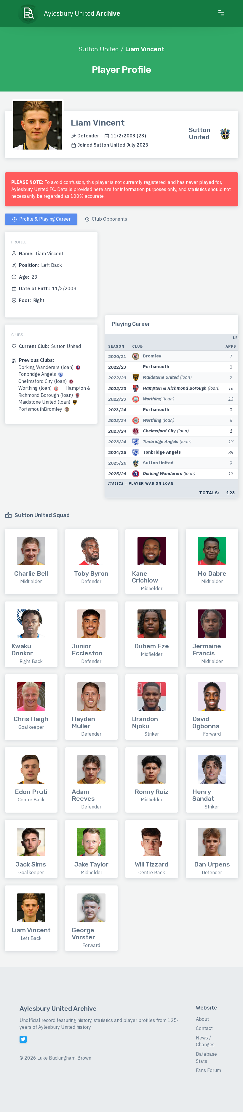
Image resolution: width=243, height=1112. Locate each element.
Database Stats (206, 1057)
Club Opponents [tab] (109, 219)
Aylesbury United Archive (58, 1008)
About (202, 1019)
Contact (204, 1028)
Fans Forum (208, 1070)
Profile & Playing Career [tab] (44, 219)
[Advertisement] (171, 273)
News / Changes (205, 1041)
